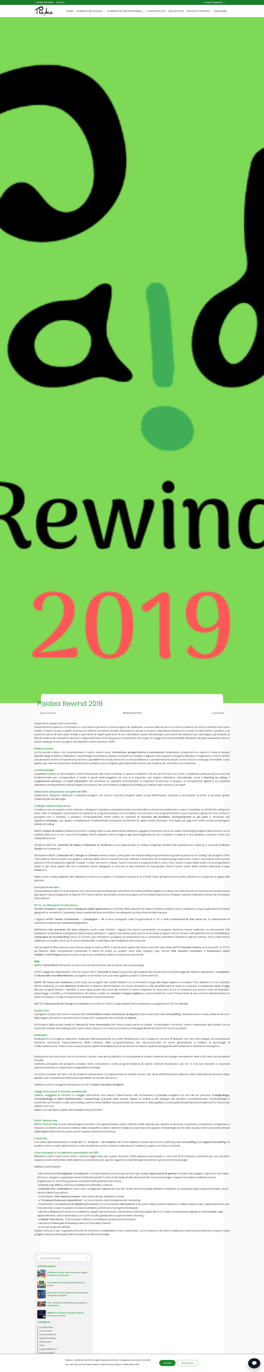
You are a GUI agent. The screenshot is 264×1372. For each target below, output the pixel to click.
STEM (41, 1345)
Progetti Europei (198, 11)
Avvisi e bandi (45, 1331)
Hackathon (176, 11)
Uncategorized (46, 1327)
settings (144, 1364)
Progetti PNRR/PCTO (48, 1349)
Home (69, 11)
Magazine (220, 11)
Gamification (45, 1342)
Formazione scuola (89, 11)
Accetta (167, 1363)
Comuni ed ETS (156, 11)
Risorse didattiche (132, 713)
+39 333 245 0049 (44, 2)
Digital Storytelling (47, 1338)
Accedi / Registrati (213, 2)
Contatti (60, 2)
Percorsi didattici (47, 1353)
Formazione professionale (124, 11)
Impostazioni (187, 1363)
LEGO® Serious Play (46, 1124)
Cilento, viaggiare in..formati (52, 1095)
